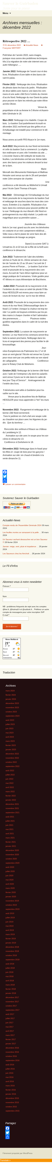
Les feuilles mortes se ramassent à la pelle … (22, 532)
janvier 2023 (11, 749)
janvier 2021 (11, 846)
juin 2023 (9, 728)
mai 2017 (9, 1027)
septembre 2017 (12, 1010)
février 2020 (11, 892)
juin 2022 (9, 779)
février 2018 (11, 989)
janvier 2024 (11, 699)
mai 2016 (9, 1077)
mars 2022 (10, 791)
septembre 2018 (12, 959)
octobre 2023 (11, 712)
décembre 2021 (12, 804)
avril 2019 (10, 930)
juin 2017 (9, 1022)
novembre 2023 (12, 707)
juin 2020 (9, 875)
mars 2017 (10, 1035)
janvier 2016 (11, 1094)
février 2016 (11, 1090)
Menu (5, 13)
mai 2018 (9, 976)
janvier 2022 (11, 800)
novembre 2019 (12, 901)
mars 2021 (10, 838)
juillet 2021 (10, 821)
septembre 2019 (12, 909)
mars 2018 (10, 985)
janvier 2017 (11, 1044)
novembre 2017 (12, 1001)
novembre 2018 (12, 951)
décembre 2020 (12, 850)
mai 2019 (9, 926)
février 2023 (11, 745)
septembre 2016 (12, 1060)
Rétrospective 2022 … (16, 41)
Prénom (7, 586)
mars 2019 (10, 934)
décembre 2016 (12, 1048)
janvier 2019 (11, 943)
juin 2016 (9, 1073)
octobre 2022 (11, 762)
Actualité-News (32, 45)
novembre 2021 (12, 808)
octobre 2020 (11, 859)
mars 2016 (10, 1086)
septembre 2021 (12, 812)
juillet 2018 (10, 968)
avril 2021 (10, 833)
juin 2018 (9, 972)
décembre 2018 (12, 947)
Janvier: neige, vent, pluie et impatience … (21, 546)
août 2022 (10, 770)
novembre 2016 (12, 1052)
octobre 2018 (11, 955)
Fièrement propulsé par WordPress (17, 1153)
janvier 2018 (11, 993)
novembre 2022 (12, 758)
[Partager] (26, 481)
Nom (5, 596)
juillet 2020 (10, 871)
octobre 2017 (11, 1006)
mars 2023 (10, 741)
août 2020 (10, 867)
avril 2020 (10, 884)
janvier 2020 (11, 896)
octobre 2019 (11, 905)
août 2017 (10, 1014)
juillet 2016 (10, 1069)
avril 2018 (10, 980)
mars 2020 (10, 888)
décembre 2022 (12, 754)
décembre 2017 (12, 997)
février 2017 (11, 1039)
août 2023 (10, 720)
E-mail (6, 615)
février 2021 (11, 842)
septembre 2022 (12, 766)
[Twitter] (26, 476)
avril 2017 (10, 1031)
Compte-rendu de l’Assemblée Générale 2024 (22, 525)
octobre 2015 (11, 1107)
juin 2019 (9, 922)
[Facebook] (26, 472)
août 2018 (10, 964)
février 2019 (11, 938)
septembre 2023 (12, 716)
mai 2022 (9, 783)
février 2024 (11, 695)
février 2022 (11, 796)
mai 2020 (9, 880)
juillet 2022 (10, 775)
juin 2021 (9, 825)
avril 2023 (10, 737)
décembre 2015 (12, 1098)
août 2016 (10, 1065)
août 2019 (10, 913)
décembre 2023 (12, 703)
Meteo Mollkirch (11, 639)
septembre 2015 (12, 1111)
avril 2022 (10, 787)
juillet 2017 (10, 1018)
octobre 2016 (11, 1056)
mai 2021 (9, 829)
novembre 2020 (12, 854)
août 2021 (10, 817)
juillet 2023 (10, 724)
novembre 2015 (12, 1102)
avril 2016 (10, 1081)
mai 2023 (9, 733)
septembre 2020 (12, 863)
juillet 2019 (10, 917)
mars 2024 (10, 691)
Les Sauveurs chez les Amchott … (17, 553)
